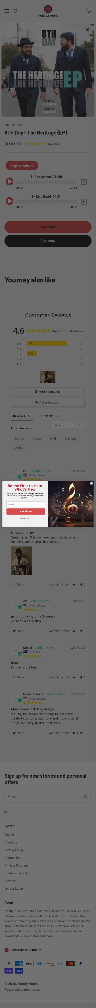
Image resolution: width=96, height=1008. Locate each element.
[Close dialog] (91, 483)
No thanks (24, 518)
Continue (25, 511)
